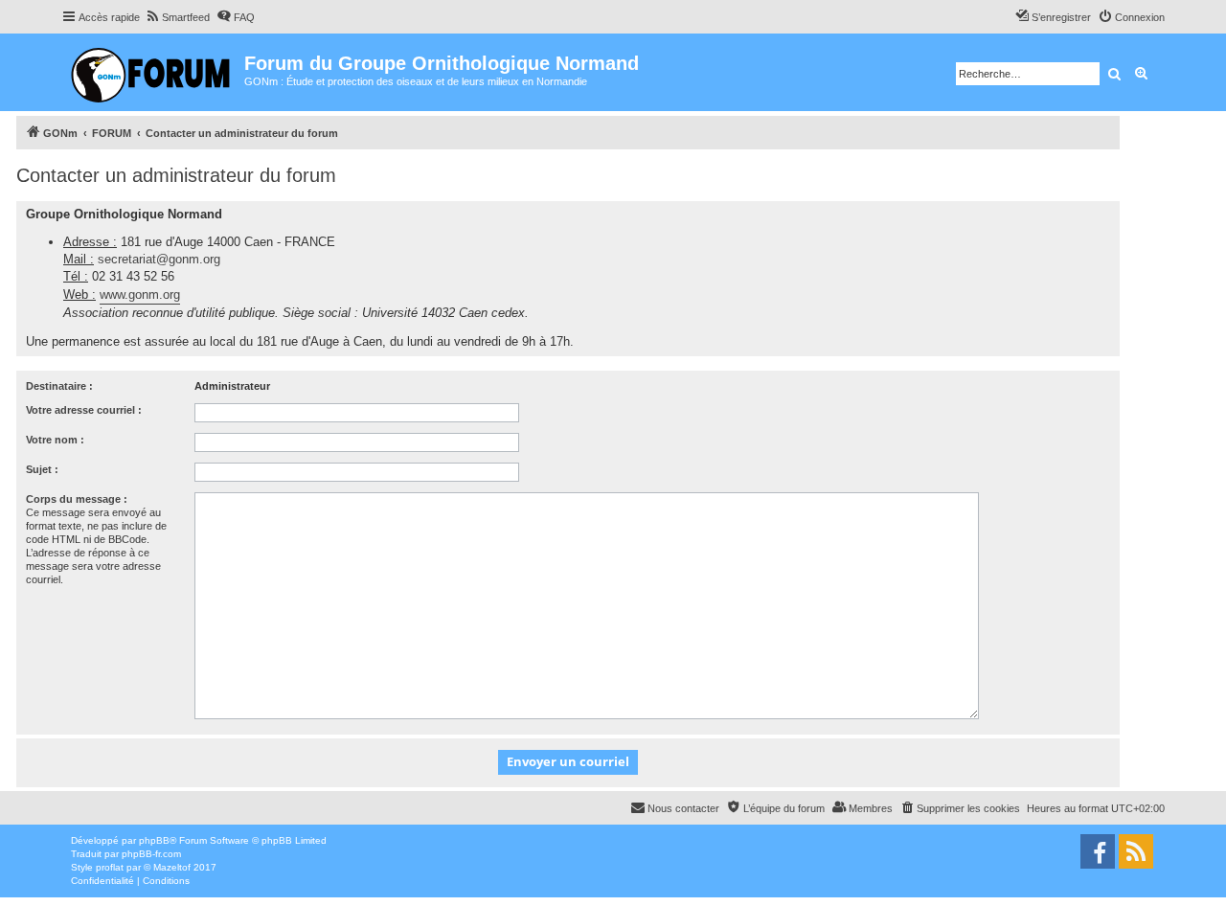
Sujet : (42, 469)
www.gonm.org (140, 294)
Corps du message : (76, 499)
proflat (110, 867)
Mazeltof (172, 867)
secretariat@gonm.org (159, 259)
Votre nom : (55, 439)
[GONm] (152, 72)
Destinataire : (59, 386)
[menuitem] (177, 17)
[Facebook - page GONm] (1097, 851)
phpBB (154, 840)
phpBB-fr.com (151, 854)
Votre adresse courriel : (84, 410)
